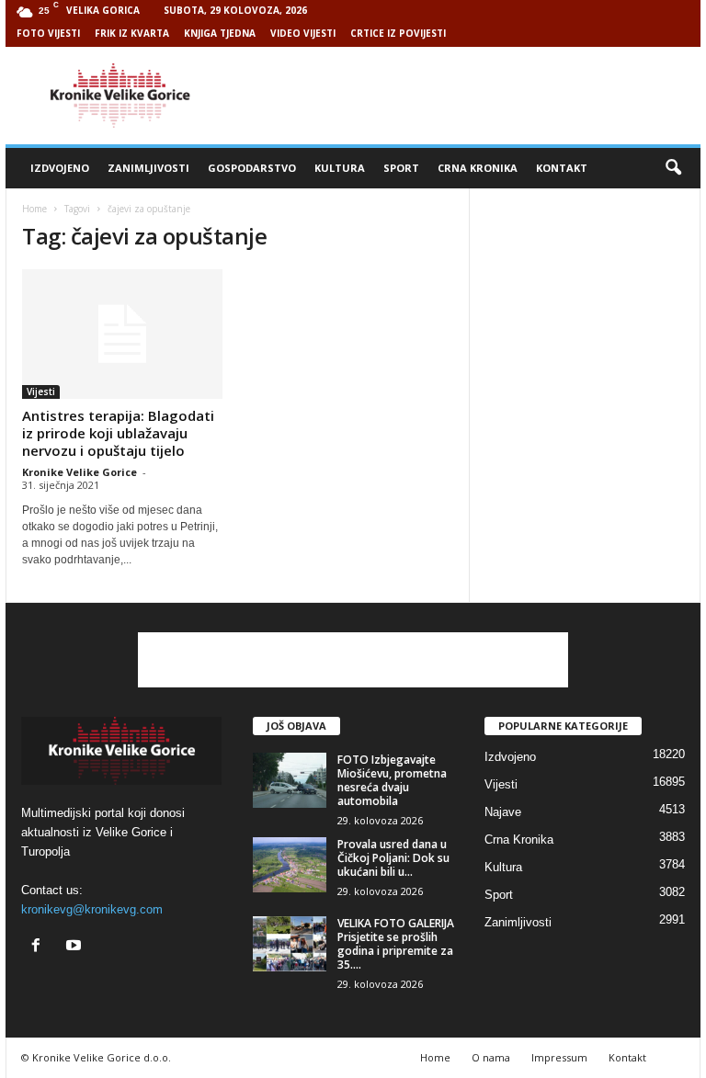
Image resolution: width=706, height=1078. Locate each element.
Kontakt (561, 168)
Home (34, 208)
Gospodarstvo (252, 168)
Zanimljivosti (148, 168)
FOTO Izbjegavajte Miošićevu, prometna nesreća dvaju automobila (392, 780)
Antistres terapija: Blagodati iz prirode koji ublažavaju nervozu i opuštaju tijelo (118, 433)
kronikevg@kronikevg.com (92, 909)
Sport (401, 168)
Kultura (339, 168)
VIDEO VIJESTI (303, 33)
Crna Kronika (478, 168)
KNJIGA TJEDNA (220, 33)
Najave (502, 812)
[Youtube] (76, 947)
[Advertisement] (467, 95)
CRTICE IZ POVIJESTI (398, 33)
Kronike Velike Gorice (79, 472)
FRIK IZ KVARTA (132, 33)
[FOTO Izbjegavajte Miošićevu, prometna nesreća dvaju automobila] (289, 780)
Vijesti (41, 391)
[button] (673, 168)
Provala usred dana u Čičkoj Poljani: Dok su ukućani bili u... (393, 857)
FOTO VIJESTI (48, 33)
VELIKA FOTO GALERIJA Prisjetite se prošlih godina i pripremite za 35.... (395, 943)
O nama (491, 1057)
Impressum (559, 1057)
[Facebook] (40, 947)
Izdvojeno (59, 168)
